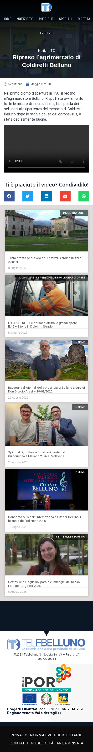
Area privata (70, 743)
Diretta (84, 19)
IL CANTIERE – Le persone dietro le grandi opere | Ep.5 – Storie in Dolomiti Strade (43, 324)
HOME (7, 19)
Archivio (46, 33)
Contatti (19, 743)
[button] (9, 196)
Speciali (65, 19)
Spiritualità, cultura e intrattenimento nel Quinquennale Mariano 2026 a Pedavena (36, 454)
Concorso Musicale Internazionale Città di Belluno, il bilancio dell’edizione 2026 (45, 519)
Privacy (18, 735)
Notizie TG (25, 19)
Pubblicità (42, 743)
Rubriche (46, 19)
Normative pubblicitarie (56, 735)
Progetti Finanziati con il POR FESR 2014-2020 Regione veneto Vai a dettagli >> (45, 711)
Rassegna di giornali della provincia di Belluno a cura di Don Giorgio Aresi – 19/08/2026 (46, 389)
